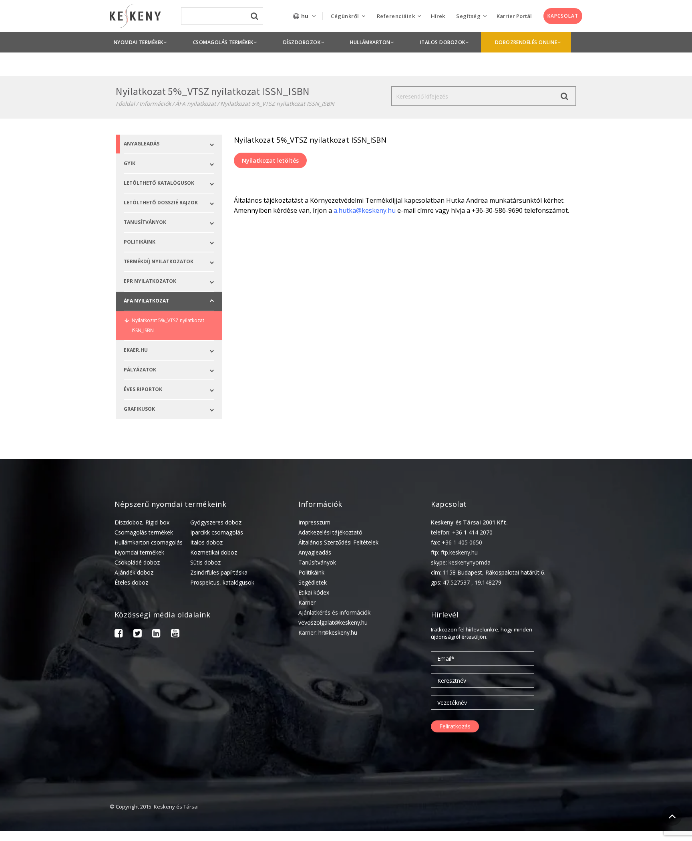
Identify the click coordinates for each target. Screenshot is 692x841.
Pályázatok (140, 369)
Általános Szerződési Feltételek (338, 542)
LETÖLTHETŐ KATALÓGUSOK (159, 182)
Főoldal (125, 103)
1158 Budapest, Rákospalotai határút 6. (494, 572)
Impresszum (314, 522)
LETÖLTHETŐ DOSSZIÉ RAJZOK (161, 202)
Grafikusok (139, 408)
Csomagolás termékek (144, 532)
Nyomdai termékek (139, 552)
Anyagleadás (141, 143)
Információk (155, 103)
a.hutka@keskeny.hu (365, 210)
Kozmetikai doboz (213, 552)
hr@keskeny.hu (337, 632)
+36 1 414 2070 (472, 532)
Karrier (307, 602)
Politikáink (311, 572)
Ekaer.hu (136, 350)
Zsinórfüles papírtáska (218, 572)
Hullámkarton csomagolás (149, 542)
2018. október (585, 836)
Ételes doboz (131, 582)
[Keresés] (564, 96)
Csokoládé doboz (137, 562)
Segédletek (312, 582)
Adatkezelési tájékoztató (330, 532)
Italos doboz (206, 542)
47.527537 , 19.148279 (472, 582)
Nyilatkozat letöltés (270, 160)
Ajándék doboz (134, 572)
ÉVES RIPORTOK (143, 389)
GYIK (129, 163)
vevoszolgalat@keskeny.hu (333, 622)
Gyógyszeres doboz (215, 522)
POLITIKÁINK (139, 241)
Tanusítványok (145, 222)
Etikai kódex (313, 592)
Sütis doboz (205, 562)
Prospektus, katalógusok (222, 582)
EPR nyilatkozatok (150, 281)
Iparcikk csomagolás (216, 532)
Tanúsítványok (317, 562)
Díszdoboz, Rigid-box (142, 522)
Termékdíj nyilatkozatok (158, 261)
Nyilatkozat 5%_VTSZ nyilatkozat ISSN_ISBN (168, 325)
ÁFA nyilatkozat (195, 103)
